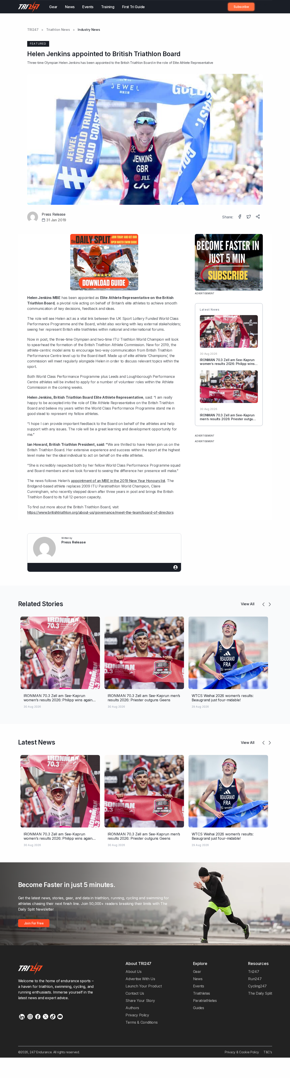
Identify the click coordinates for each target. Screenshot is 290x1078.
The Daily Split (260, 993)
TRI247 (33, 29)
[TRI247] (29, 6)
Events (87, 7)
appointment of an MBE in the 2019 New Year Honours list (118, 480)
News (70, 7)
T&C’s (267, 1052)
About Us (134, 971)
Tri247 (253, 971)
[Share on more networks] (258, 217)
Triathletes (201, 993)
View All (247, 604)
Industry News (89, 29)
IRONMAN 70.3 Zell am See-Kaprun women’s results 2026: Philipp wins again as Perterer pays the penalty (227, 363)
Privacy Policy (137, 1015)
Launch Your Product (144, 986)
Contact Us (135, 993)
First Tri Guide (133, 7)
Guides (198, 1008)
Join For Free (260, 6)
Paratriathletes (205, 1000)
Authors (132, 1008)
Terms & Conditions (141, 1022)
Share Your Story (140, 1000)
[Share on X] (249, 217)
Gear (53, 7)
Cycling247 (257, 986)
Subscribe (241, 7)
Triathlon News (58, 29)
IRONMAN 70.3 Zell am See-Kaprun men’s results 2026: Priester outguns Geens (228, 419)
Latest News (37, 742)
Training (107, 7)
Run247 (254, 979)
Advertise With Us (140, 979)
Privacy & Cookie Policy (242, 1052)
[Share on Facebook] (240, 217)
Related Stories (40, 604)
